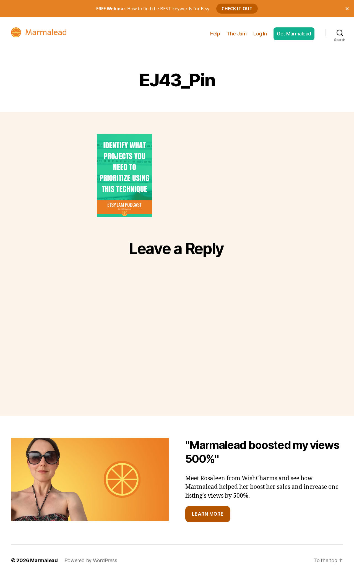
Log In (260, 34)
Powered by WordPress (90, 560)
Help (215, 34)
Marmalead (44, 560)
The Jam (237, 34)
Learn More (207, 514)
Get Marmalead (294, 34)
